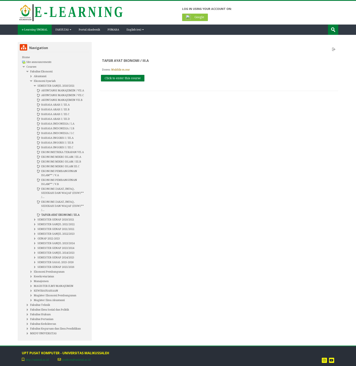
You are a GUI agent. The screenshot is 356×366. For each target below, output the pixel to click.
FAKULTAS (62, 29)
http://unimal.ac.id (37, 359)
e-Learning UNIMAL (35, 29)
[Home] (70, 12)
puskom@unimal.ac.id (76, 359)
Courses (31, 66)
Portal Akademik (89, 29)
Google (199, 17)
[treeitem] (54, 57)
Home (26, 57)
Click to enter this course (123, 78)
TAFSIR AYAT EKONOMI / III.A (125, 60)
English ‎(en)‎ (133, 29)
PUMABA (113, 29)
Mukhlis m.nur (120, 69)
